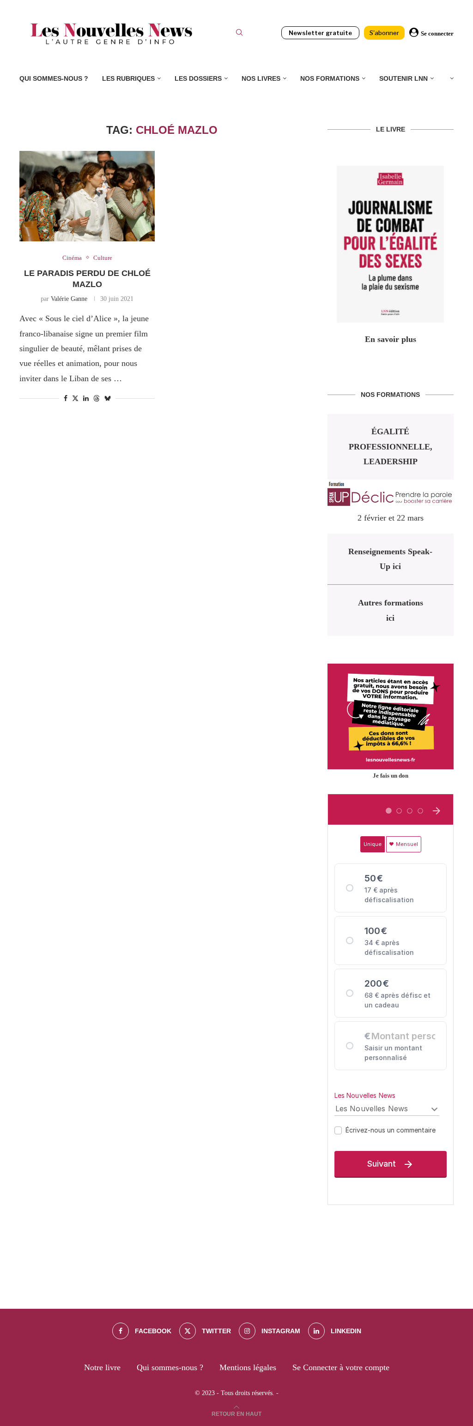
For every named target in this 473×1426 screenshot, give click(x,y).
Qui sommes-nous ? (53, 78)
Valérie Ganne (69, 298)
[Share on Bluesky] (107, 398)
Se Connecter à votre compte (340, 1367)
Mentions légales (247, 1367)
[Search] (239, 33)
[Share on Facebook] (65, 398)
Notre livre (102, 1367)
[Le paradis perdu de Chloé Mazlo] (87, 196)
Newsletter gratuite (320, 32)
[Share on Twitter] (75, 398)
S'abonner (384, 32)
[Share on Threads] (96, 398)
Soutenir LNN (403, 78)
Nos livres (261, 78)
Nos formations (329, 78)
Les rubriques (128, 78)
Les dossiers (198, 78)
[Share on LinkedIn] (86, 398)
